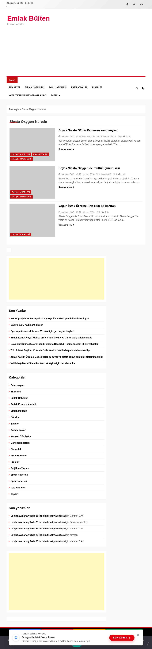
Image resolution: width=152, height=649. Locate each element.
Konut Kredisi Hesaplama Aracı (28, 95)
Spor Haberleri (19, 481)
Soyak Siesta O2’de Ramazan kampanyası (88, 130)
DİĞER (54, 95)
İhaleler (97, 87)
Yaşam (14, 493)
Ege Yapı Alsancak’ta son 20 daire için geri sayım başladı (42, 331)
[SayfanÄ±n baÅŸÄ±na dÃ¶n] (147, 645)
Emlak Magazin (19, 410)
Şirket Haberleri (19, 474)
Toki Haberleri (58, 87)
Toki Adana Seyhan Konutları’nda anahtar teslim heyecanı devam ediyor (51, 350)
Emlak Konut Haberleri (23, 404)
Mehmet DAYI (67, 136)
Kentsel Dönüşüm (21, 436)
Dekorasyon (17, 385)
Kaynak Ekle (121, 637)
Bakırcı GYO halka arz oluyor (27, 324)
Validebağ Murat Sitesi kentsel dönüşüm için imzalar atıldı (43, 363)
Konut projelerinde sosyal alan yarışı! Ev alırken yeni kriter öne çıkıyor (50, 318)
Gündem (15, 417)
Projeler (15, 462)
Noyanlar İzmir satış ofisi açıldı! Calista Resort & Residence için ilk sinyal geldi (54, 344)
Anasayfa (14, 87)
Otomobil (16, 449)
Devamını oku (65, 149)
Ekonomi (16, 391)
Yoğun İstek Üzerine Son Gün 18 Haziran (87, 206)
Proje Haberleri (19, 455)
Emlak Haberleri (35, 87)
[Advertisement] (76, 49)
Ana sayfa (14, 109)
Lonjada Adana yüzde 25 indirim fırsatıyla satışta (38, 515)
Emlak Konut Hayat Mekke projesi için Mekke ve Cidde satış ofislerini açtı (51, 337)
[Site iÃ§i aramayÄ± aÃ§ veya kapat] (136, 88)
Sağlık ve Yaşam (20, 468)
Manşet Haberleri (21, 159)
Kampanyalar (79, 87)
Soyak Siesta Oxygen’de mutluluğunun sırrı (89, 168)
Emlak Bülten (28, 18)
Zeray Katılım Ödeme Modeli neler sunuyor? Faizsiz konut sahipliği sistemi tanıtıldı (57, 357)
